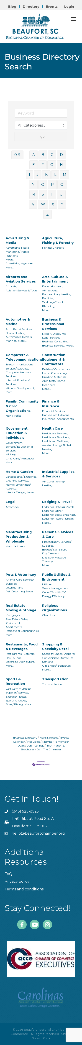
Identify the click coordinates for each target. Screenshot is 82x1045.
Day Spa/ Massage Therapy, (54, 559)
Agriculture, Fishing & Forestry (58, 240)
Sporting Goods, (16, 700)
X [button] (53, 204)
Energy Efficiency (53, 596)
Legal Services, (51, 337)
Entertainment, (52, 286)
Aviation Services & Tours (21, 290)
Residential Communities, (22, 630)
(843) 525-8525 (25, 811)
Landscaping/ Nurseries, (21, 476)
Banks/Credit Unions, (56, 415)
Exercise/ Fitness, (16, 696)
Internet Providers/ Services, (18, 382)
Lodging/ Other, (52, 510)
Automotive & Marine (18, 321)
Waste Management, (55, 588)
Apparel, (69, 653)
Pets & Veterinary (21, 575)
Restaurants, (14, 653)
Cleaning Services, (17, 480)
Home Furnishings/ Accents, (18, 486)
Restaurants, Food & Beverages (22, 646)
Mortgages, (13, 615)
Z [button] (47, 214)
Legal (10, 502)
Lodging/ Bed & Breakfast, (59, 514)
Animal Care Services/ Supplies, (20, 581)
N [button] (33, 184)
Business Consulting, (55, 341)
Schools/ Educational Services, (19, 448)
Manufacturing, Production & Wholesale (19, 536)
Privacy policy (17, 881)
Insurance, (49, 419)
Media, (10, 259)
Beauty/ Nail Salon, (54, 549)
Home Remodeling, (54, 373)
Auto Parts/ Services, (19, 329)
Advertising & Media (17, 240)
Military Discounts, (54, 333)
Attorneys (12, 507)
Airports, (11, 286)
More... (10, 267)
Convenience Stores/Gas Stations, (57, 659)
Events (52, 6)
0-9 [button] (17, 155)
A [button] (33, 155)
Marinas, (11, 340)
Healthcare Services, (55, 433)
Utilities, (47, 584)
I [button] (29, 174)
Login (69, 6)
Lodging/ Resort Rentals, (58, 518)
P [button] (52, 184)
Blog (12, 6)
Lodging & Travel (57, 502)
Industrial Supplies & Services (58, 474)
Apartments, (14, 627)
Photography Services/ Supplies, (57, 543)
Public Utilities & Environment (56, 577)
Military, (11, 454)
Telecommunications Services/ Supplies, (19, 366)
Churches (48, 615)
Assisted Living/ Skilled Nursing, (56, 447)
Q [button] (62, 184)
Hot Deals (33, 741)
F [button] (42, 165)
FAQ (8, 874)
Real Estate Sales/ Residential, (17, 621)
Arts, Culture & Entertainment (55, 279)
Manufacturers (15, 546)
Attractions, (50, 290)
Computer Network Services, (18, 374)
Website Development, (20, 388)
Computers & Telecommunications (24, 357)
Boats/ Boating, (16, 333)
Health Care (52, 428)
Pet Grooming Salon (19, 591)
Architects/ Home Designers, (53, 382)
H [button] (61, 165)
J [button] (37, 174)
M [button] (64, 174)
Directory (31, 6)
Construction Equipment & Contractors (53, 359)
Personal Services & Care (57, 534)
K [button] (46, 174)
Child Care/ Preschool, (20, 458)
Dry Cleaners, (50, 553)
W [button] (43, 204)
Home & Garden (19, 472)
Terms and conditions (24, 889)
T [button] (52, 194)
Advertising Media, (18, 247)
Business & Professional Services (53, 324)
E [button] (33, 165)
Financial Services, (53, 411)
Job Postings (35, 745)
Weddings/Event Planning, (52, 304)
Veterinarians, (14, 587)
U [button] (61, 194)
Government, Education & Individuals (17, 433)
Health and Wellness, (55, 441)
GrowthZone (41, 1038)
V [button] (33, 204)
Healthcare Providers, (56, 437)
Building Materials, (54, 377)
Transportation (55, 679)
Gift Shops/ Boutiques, (56, 665)
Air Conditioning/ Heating (53, 483)
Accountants (65, 419)
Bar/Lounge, (14, 658)
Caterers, (29, 653)
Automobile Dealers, (19, 337)
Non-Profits (13, 415)
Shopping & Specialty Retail (55, 646)
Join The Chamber (49, 749)
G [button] (51, 165)
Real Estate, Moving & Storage (21, 608)
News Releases (49, 737)
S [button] (43, 194)
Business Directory (25, 737)
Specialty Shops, (52, 653)
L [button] (55, 174)
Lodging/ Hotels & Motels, (58, 507)
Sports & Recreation (15, 681)
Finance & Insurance (50, 403)
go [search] (42, 137)
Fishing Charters (53, 247)
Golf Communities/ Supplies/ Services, (18, 690)
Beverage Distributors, (20, 661)
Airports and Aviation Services (21, 279)
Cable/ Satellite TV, (54, 592)
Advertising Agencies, (19, 263)
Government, (14, 442)
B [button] (42, 155)
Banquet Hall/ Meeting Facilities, (57, 296)
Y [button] (62, 204)
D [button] (61, 155)
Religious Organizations (54, 608)
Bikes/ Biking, (14, 704)
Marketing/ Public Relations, (17, 253)
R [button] (33, 194)
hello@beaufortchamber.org (38, 833)
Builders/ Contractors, (56, 369)
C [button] (52, 155)
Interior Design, (16, 492)
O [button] (42, 184)
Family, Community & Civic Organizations (22, 406)
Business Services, (53, 345)
